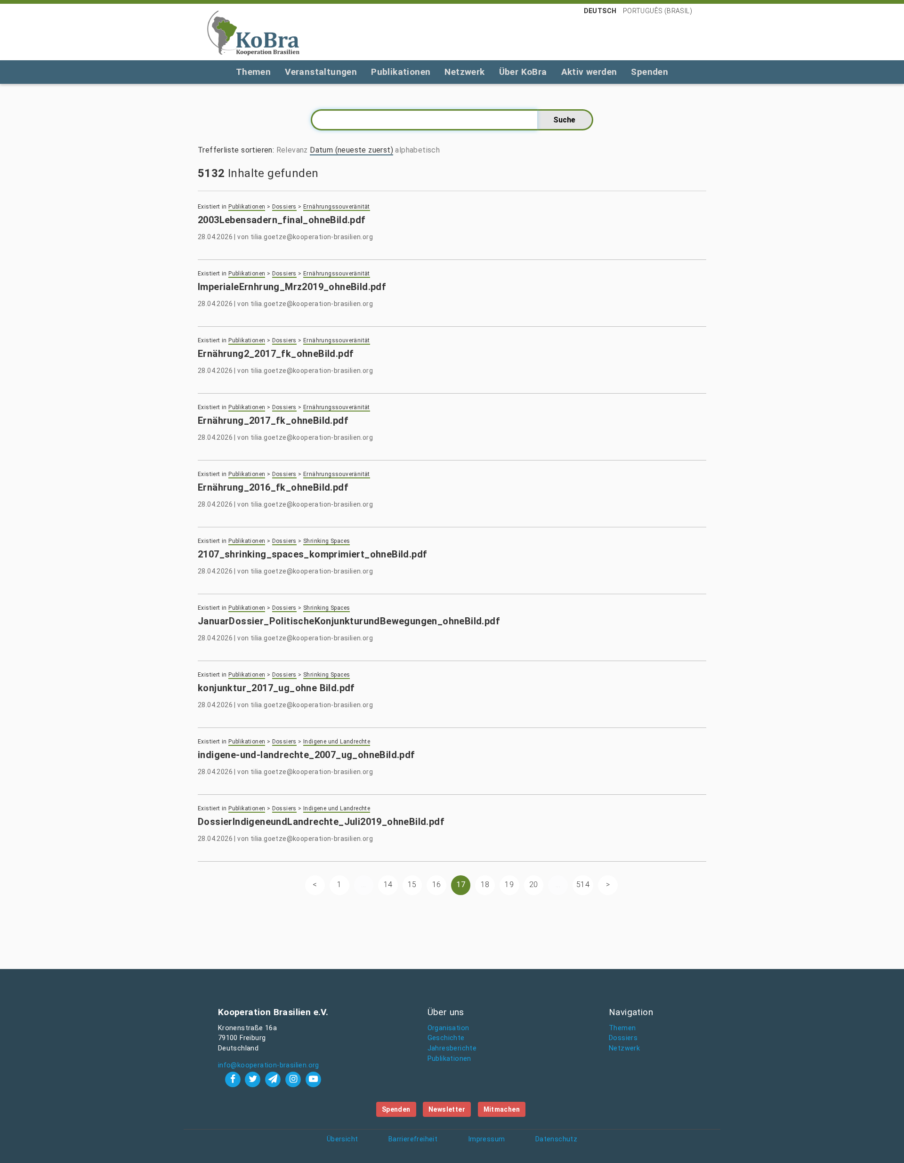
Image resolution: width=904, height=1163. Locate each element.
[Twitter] (254, 1079)
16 (436, 884)
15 (412, 884)
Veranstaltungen (321, 71)
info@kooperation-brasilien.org (268, 1065)
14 (388, 884)
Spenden (649, 71)
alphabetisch (417, 149)
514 (582, 884)
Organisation (448, 1028)
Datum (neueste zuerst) (351, 149)
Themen (253, 71)
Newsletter (446, 1109)
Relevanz (292, 149)
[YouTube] (313, 1079)
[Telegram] (274, 1079)
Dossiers (284, 206)
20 (533, 884)
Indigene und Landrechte (336, 741)
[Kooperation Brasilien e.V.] (253, 32)
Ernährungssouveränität (336, 206)
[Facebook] (234, 1079)
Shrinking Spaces (326, 541)
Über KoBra (523, 71)
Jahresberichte (452, 1048)
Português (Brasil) (657, 11)
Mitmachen (502, 1109)
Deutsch (600, 11)
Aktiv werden (589, 71)
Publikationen (400, 71)
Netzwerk (464, 71)
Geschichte (446, 1038)
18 (485, 884)
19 (509, 884)
